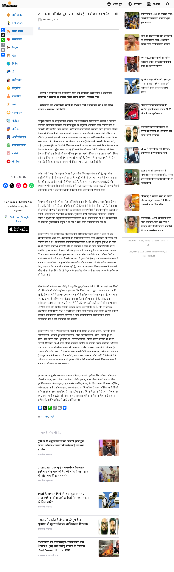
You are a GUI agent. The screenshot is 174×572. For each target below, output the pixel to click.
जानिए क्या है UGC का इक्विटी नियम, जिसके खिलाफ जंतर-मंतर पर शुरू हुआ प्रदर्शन (157, 18)
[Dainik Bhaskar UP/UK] (9, 4)
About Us (132, 241)
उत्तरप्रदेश (44, 416)
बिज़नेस (16, 88)
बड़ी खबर (17, 15)
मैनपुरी (51, 416)
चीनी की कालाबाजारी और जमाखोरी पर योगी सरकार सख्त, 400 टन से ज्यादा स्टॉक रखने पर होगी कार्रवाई (156, 40)
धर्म (14, 105)
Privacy (141, 241)
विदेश (15, 64)
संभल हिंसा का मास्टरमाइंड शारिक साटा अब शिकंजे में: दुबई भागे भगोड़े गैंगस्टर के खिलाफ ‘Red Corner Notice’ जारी (61, 546)
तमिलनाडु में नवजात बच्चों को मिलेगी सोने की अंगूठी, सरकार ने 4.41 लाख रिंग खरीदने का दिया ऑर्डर (156, 200)
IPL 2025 (17, 23)
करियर (15, 129)
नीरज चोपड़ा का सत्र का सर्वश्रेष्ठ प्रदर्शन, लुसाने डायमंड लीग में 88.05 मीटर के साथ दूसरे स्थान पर (156, 109)
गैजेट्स (15, 121)
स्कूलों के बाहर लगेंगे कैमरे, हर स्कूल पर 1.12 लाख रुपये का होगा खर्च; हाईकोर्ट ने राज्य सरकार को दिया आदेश (63, 498)
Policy (147, 241)
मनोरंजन (16, 80)
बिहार (15, 47)
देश (14, 56)
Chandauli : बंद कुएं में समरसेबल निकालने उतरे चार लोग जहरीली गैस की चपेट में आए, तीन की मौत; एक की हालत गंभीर (63, 472)
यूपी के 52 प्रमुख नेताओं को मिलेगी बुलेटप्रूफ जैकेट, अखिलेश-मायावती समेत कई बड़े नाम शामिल (61, 445)
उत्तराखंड (17, 39)
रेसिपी (15, 153)
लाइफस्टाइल (19, 145)
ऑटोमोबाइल (19, 137)
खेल (14, 72)
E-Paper (155, 241)
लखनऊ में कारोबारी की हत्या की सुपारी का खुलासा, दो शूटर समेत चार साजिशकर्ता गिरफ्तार (156, 131)
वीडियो (16, 162)
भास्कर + (17, 113)
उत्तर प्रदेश (17, 31)
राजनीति (16, 96)
